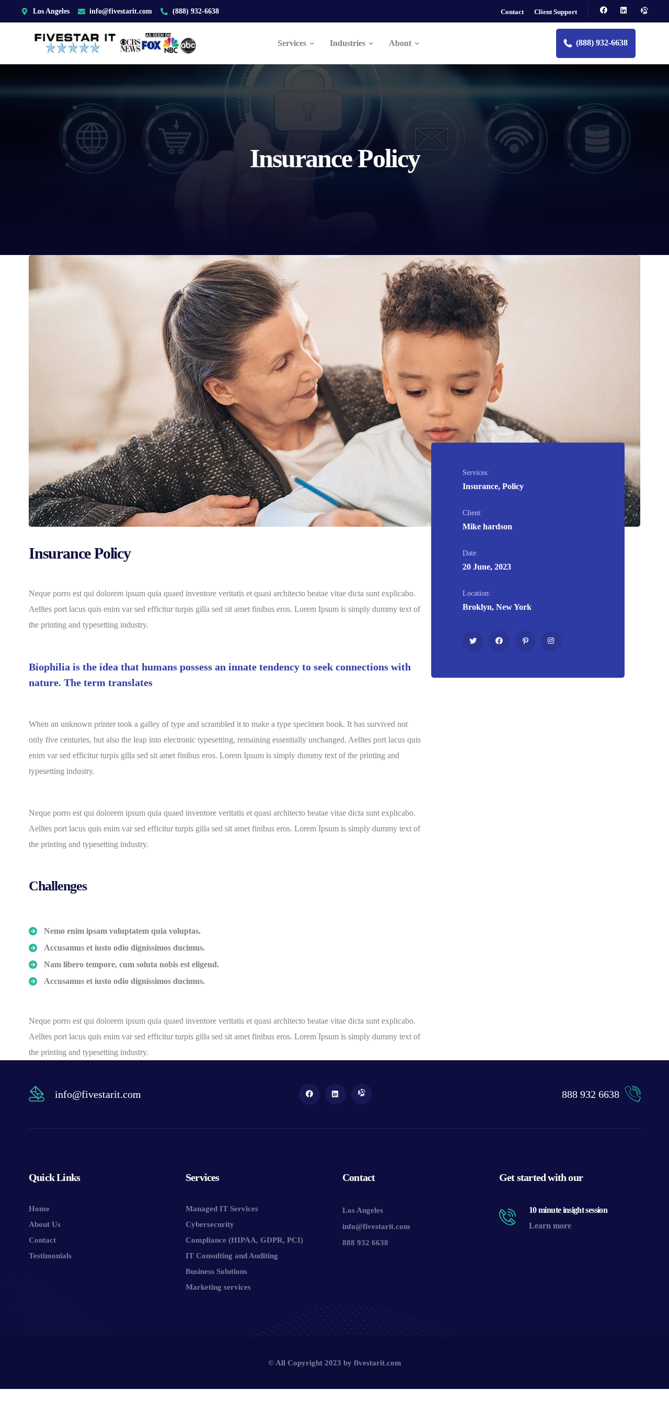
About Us (45, 1224)
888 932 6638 (590, 1094)
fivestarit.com (377, 1363)
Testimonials (50, 1256)
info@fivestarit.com (98, 1094)
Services (203, 1177)
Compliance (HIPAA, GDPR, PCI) (244, 1240)
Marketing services (218, 1287)
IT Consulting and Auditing (232, 1256)
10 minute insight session (568, 1210)
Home (39, 1208)
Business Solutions (216, 1271)
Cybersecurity (210, 1224)
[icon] (603, 11)
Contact (42, 1240)
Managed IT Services (222, 1208)
